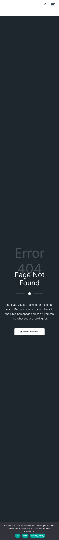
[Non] (55, 531)
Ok (17, 536)
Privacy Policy (37, 536)
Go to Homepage (31, 332)
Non (25, 536)
